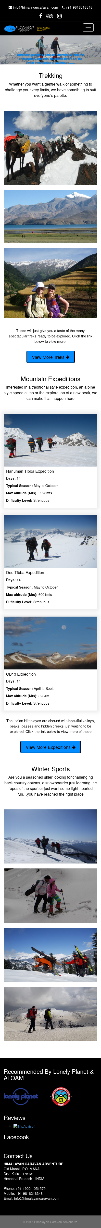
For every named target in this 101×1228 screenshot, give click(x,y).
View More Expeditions (49, 747)
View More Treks (49, 357)
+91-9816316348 (29, 1193)
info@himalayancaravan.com (36, 1198)
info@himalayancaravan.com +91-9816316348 (52, 7)
